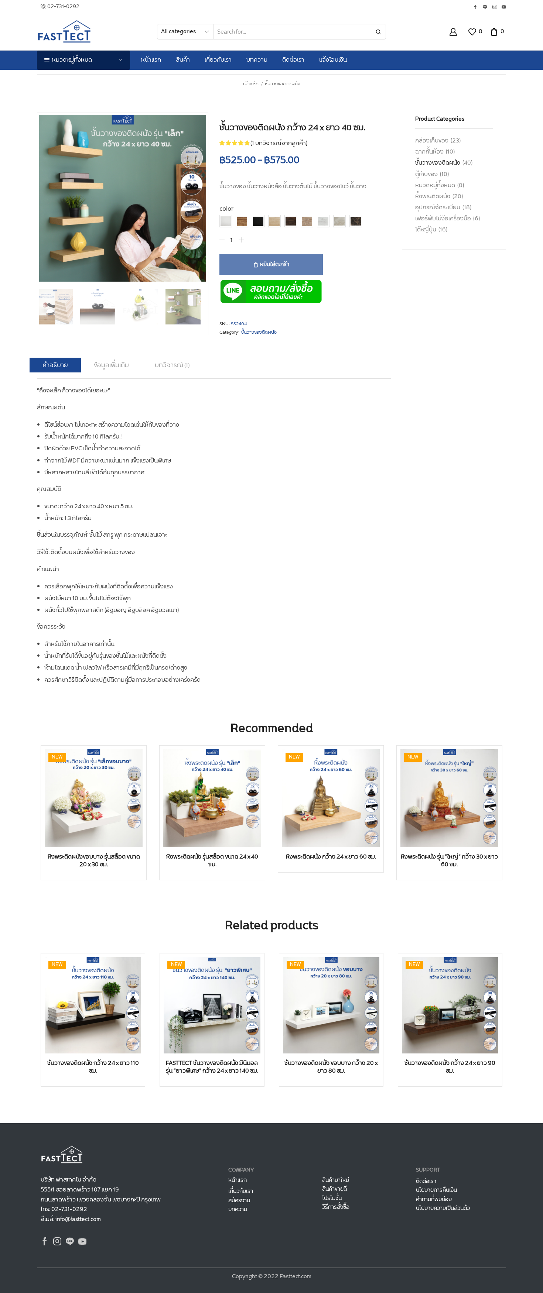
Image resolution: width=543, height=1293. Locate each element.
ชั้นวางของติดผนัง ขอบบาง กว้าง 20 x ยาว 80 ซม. (331, 1067)
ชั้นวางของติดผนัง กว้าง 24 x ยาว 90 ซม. (449, 1067)
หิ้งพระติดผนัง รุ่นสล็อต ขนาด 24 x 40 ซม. (212, 861)
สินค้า (183, 60)
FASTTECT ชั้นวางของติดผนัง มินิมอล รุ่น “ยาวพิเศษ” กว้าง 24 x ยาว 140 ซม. (212, 1067)
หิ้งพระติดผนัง (432, 196)
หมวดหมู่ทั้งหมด (435, 185)
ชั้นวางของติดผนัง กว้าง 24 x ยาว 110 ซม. (93, 1067)
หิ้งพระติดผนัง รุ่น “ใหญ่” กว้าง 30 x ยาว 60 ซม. (449, 861)
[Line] (485, 7)
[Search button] (378, 31)
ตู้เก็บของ (426, 174)
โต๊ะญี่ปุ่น (425, 229)
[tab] (55, 365)
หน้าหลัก (250, 84)
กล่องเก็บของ (431, 140)
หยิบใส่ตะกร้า (274, 264)
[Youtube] (504, 7)
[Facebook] (475, 7)
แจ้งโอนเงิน (333, 60)
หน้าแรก (151, 60)
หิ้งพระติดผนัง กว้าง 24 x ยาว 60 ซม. (331, 857)
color (226, 209)
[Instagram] (494, 7)
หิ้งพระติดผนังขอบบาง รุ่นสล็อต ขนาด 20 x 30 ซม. (94, 861)
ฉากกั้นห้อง (429, 152)
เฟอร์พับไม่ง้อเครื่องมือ (443, 218)
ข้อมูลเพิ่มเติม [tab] (111, 365)
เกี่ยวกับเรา (218, 60)
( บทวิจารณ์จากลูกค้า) (278, 143)
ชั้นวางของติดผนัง (282, 84)
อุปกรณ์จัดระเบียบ (437, 207)
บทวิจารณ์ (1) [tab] (172, 365)
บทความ (256, 60)
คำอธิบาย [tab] (55, 365)
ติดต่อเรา (293, 60)
